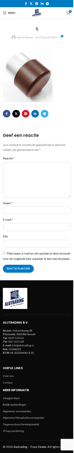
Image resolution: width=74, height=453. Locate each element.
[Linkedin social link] (42, 3)
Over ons (8, 375)
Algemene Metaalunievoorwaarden (23, 417)
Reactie (9, 158)
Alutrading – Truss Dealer (29, 446)
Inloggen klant (11, 398)
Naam (8, 203)
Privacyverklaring (13, 431)
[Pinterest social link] (36, 3)
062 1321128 (16, 341)
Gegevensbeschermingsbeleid (21, 424)
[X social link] (31, 3)
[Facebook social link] (26, 3)
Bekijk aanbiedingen (14, 404)
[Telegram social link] (47, 3)
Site (5, 236)
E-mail (8, 219)
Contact (8, 382)
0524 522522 (16, 338)
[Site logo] (37, 12)
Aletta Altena (25, 37)
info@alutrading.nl (23, 345)
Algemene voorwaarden (17, 411)
